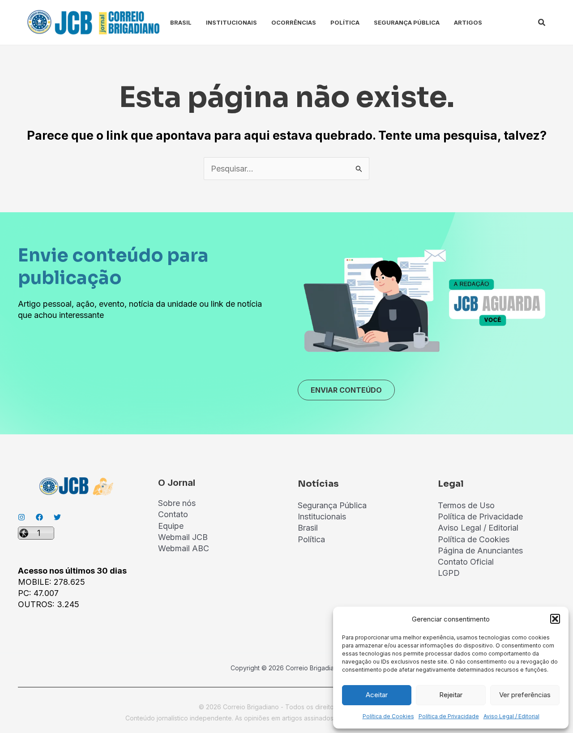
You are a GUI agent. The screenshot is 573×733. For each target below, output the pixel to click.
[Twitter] (57, 517)
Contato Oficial (466, 561)
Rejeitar (450, 694)
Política (344, 22)
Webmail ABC (183, 548)
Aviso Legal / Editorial (511, 716)
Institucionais (231, 22)
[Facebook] (39, 517)
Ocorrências (293, 22)
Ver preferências (525, 694)
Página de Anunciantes (480, 550)
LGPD (449, 573)
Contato (173, 514)
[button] (555, 618)
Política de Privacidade (449, 716)
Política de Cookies (388, 716)
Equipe (171, 526)
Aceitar (377, 694)
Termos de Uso (466, 505)
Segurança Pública (407, 22)
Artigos (468, 22)
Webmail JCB (183, 537)
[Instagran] (21, 517)
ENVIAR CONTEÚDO (346, 390)
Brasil (181, 22)
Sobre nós (177, 503)
